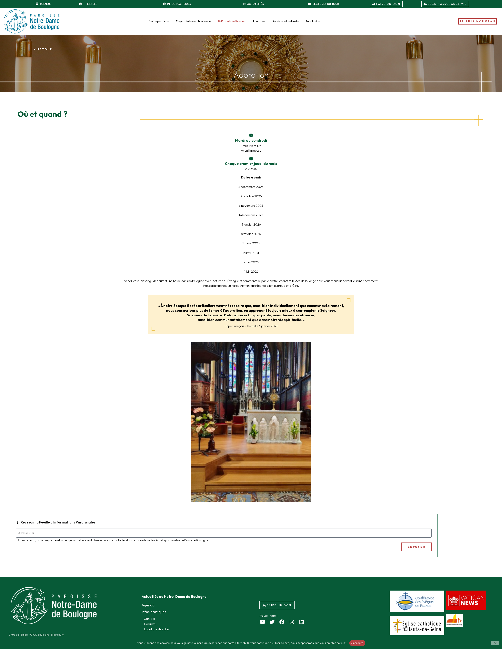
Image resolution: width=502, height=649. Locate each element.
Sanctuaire (313, 21)
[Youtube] (262, 622)
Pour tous (259, 21)
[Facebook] (282, 622)
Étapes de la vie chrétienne (193, 21)
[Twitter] (272, 622)
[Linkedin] (301, 622)
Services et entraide (285, 21)
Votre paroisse (159, 21)
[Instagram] (292, 622)
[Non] (495, 643)
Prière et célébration (232, 21)
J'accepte (357, 642)
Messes (92, 4)
